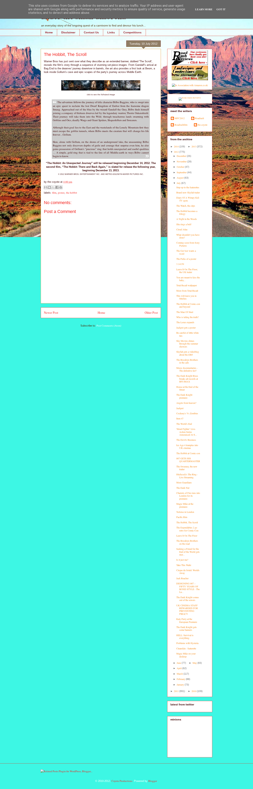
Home (49, 32)
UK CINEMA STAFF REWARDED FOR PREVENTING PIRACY (187, 609)
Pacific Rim (181, 517)
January (181, 684)
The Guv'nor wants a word (186, 252)
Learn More (203, 9)
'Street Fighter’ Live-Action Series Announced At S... (186, 431)
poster (61, 192)
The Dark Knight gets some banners (186, 628)
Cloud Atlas (182, 229)
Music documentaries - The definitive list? (187, 369)
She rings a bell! (184, 224)
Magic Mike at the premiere (184, 505)
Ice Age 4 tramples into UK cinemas (187, 446)
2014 (176, 146)
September (182, 172)
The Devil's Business (186, 439)
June (179, 662)
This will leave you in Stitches (186, 297)
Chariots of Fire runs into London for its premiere (188, 495)
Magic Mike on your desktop (186, 655)
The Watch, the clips (185, 205)
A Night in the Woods (186, 218)
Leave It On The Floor (186, 535)
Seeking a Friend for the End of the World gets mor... (188, 551)
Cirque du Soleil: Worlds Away (187, 571)
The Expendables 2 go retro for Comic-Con (187, 529)
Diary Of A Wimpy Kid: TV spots (187, 199)
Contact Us (91, 32)
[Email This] (46, 187)
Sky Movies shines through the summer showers (187, 343)
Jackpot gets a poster (186, 327)
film (54, 192)
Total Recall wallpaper (186, 285)
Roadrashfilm (181, 124)
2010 (194, 691)
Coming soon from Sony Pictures (188, 244)
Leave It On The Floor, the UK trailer (187, 271)
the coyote (202, 124)
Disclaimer (68, 32)
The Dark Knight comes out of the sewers (187, 599)
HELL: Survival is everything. (185, 636)
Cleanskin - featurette (186, 648)
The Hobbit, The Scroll (187, 522)
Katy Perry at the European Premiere (186, 620)
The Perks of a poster (186, 258)
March (180, 673)
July (179, 183)
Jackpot (179, 408)
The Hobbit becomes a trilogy (186, 212)
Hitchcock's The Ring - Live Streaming (187, 476)
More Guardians (184, 482)
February (181, 679)
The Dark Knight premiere (184, 396)
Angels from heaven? (186, 402)
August (180, 177)
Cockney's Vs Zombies (187, 413)
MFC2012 (180, 118)
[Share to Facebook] (57, 187)
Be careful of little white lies (187, 334)
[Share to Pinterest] (61, 187)
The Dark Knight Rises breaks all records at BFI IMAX (187, 378)
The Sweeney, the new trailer (186, 468)
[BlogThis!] (49, 187)
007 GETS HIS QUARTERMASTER (188, 460)
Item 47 (179, 418)
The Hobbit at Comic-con (188, 453)
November (182, 161)
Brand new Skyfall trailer (188, 192)
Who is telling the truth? (187, 317)
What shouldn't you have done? (187, 236)
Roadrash (199, 118)
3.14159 (180, 264)
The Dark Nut (182, 487)
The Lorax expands (185, 322)
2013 (194, 146)
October (181, 166)
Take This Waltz (183, 565)
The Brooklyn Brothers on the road (187, 542)
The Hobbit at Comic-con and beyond (188, 305)
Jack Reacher (182, 578)
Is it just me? (182, 559)
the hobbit (71, 192)
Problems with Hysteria (187, 643)
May (195, 662)
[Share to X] (53, 187)
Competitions (132, 32)
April (179, 668)
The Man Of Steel (184, 312)
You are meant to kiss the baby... (188, 279)
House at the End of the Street (187, 388)
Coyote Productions (121, 781)
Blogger (152, 781)
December (182, 155)
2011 (176, 691)
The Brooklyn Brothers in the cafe (187, 361)
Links (111, 32)
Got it (221, 9)
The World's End (184, 423)
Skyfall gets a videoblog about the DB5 (187, 353)
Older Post (151, 312)
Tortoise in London (185, 511)
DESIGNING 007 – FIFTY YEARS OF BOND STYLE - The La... (188, 587)
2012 (176, 151)
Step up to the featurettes (187, 187)
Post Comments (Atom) (108, 325)
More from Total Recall (187, 290)
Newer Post (51, 312)
